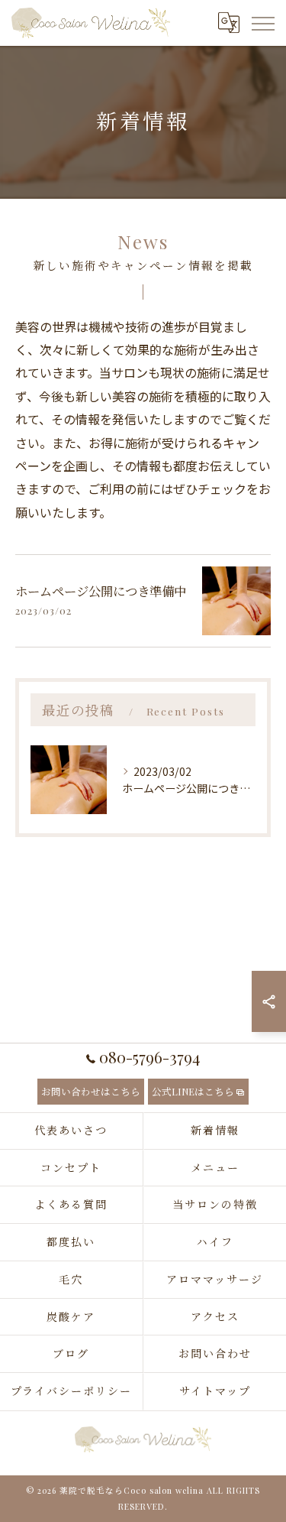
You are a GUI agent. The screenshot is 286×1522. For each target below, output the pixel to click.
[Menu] (262, 23)
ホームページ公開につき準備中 (100, 591)
